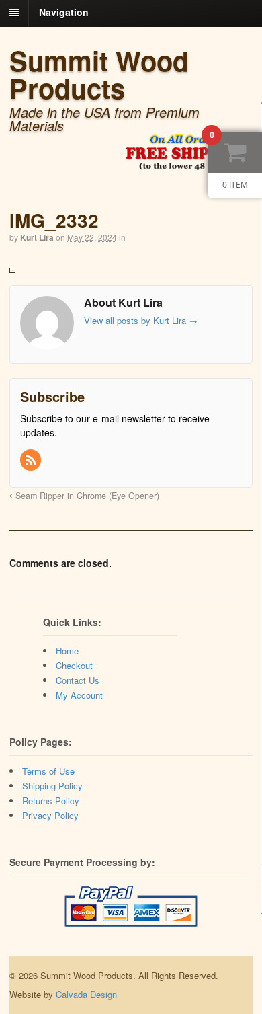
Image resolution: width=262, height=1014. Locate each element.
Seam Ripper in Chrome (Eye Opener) (86, 496)
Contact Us (77, 680)
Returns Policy (50, 800)
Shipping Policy (52, 785)
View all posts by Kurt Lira (141, 320)
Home (67, 650)
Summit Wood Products (99, 74)
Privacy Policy (50, 815)
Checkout (74, 665)
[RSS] (31, 460)
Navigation (64, 12)
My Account (79, 695)
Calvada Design (86, 994)
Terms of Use (48, 771)
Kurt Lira (37, 237)
